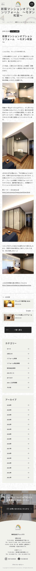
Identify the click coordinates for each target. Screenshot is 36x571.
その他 (9, 387)
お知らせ (10, 354)
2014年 (9, 463)
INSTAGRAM (12, 559)
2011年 (9, 477)
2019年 (9, 439)
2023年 (9, 419)
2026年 (9, 405)
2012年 (9, 473)
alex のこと (10, 373)
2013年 (9, 468)
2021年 (9, 429)
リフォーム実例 (12, 358)
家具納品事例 (11, 368)
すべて (9, 349)
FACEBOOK (24, 559)
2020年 (9, 434)
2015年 (9, 458)
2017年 (9, 448)
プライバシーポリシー (18, 564)
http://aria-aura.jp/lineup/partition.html (16, 192)
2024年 (9, 415)
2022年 (9, 424)
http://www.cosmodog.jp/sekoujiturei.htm (16, 285)
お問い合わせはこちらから (19, 509)
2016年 (9, 453)
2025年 (9, 410)
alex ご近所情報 (12, 383)
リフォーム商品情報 (13, 363)
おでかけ (10, 378)
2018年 (9, 444)
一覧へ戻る (18, 330)
